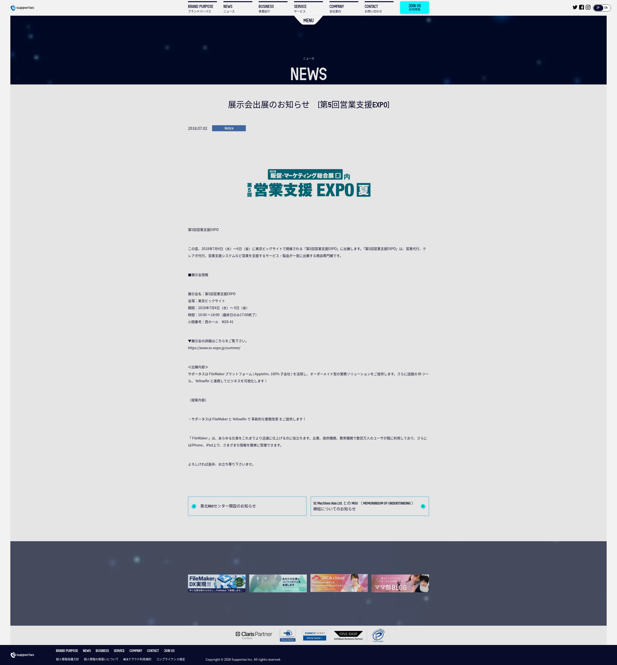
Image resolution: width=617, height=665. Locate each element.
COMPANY (135, 651)
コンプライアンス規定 (170, 659)
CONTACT (153, 651)
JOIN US (169, 651)
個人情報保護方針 (67, 659)
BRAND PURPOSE (67, 651)
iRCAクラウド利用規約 (137, 659)
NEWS (87, 651)
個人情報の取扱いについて (101, 659)
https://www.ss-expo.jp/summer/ (214, 347)
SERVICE (119, 651)
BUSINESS (102, 651)
